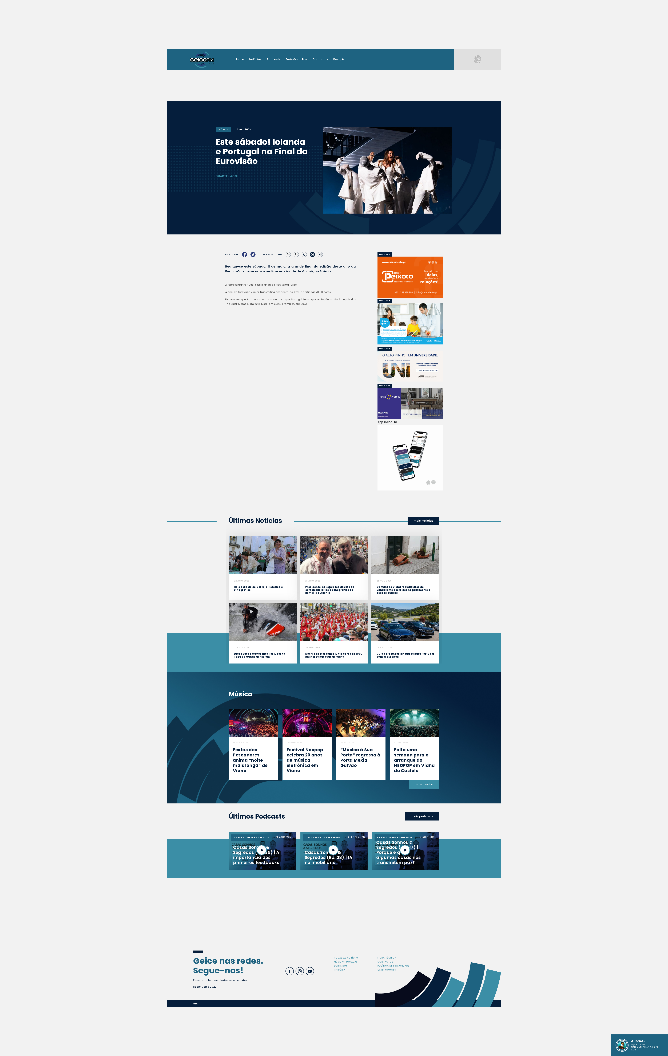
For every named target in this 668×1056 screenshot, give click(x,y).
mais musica (424, 784)
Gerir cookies (386, 969)
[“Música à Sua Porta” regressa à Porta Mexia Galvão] (361, 723)
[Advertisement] (334, 24)
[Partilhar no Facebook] (244, 254)
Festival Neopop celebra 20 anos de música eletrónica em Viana (305, 760)
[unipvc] (410, 366)
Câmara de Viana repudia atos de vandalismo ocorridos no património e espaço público (403, 590)
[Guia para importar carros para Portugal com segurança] (405, 622)
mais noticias (423, 521)
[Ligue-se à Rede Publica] (410, 323)
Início (240, 59)
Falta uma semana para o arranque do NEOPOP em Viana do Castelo (414, 760)
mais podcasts (422, 816)
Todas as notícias (346, 957)
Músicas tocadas (346, 961)
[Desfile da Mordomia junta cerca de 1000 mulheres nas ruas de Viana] (334, 622)
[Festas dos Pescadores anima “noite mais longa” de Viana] (253, 723)
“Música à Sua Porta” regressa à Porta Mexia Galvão (360, 757)
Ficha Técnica (386, 957)
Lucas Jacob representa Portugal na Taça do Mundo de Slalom (259, 655)
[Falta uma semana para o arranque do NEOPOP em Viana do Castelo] (414, 723)
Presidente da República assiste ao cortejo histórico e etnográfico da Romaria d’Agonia (329, 590)
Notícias (255, 59)
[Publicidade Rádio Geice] (477, 59)
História (339, 969)
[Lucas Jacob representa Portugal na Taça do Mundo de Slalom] (263, 622)
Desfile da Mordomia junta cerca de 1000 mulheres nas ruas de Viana (333, 655)
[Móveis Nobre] (410, 403)
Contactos (320, 59)
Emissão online (296, 59)
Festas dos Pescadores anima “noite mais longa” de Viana (250, 760)
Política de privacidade (393, 965)
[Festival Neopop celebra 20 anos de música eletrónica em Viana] (307, 723)
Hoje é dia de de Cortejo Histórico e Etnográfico (258, 588)
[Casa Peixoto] (410, 277)
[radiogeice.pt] (202, 59)
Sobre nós (341, 965)
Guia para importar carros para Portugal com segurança (405, 655)
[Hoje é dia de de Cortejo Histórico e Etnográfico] (263, 555)
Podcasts (273, 59)
